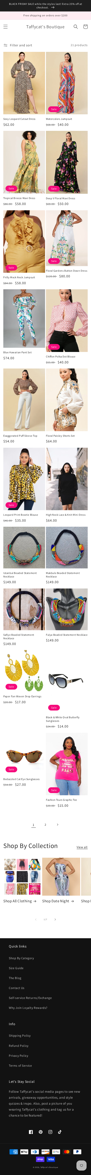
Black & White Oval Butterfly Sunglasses (63, 719)
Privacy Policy (18, 1056)
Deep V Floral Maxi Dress (60, 198)
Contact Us (17, 988)
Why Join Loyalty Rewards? (28, 1008)
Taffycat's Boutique (49, 1167)
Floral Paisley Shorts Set (60, 435)
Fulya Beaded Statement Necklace (67, 634)
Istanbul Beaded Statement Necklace (20, 574)
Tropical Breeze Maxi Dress (19, 198)
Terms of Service (20, 1066)
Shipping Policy (20, 1036)
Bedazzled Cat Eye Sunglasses (21, 779)
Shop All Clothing (17, 901)
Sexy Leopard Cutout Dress (19, 118)
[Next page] (57, 824)
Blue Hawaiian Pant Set (17, 352)
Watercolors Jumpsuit (59, 118)
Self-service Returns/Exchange (30, 998)
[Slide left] (36, 919)
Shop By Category (21, 958)
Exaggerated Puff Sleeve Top (20, 435)
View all (82, 847)
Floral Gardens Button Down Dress (66, 270)
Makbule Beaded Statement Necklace (63, 574)
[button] (5, 27)
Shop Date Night (55, 901)
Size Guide (16, 968)
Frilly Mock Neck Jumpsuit (19, 277)
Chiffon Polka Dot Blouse (60, 356)
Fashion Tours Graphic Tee (61, 799)
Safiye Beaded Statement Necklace (18, 636)
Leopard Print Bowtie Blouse (20, 514)
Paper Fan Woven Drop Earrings (22, 696)
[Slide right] (55, 919)
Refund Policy (18, 1046)
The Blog (15, 978)
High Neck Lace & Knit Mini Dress (65, 514)
